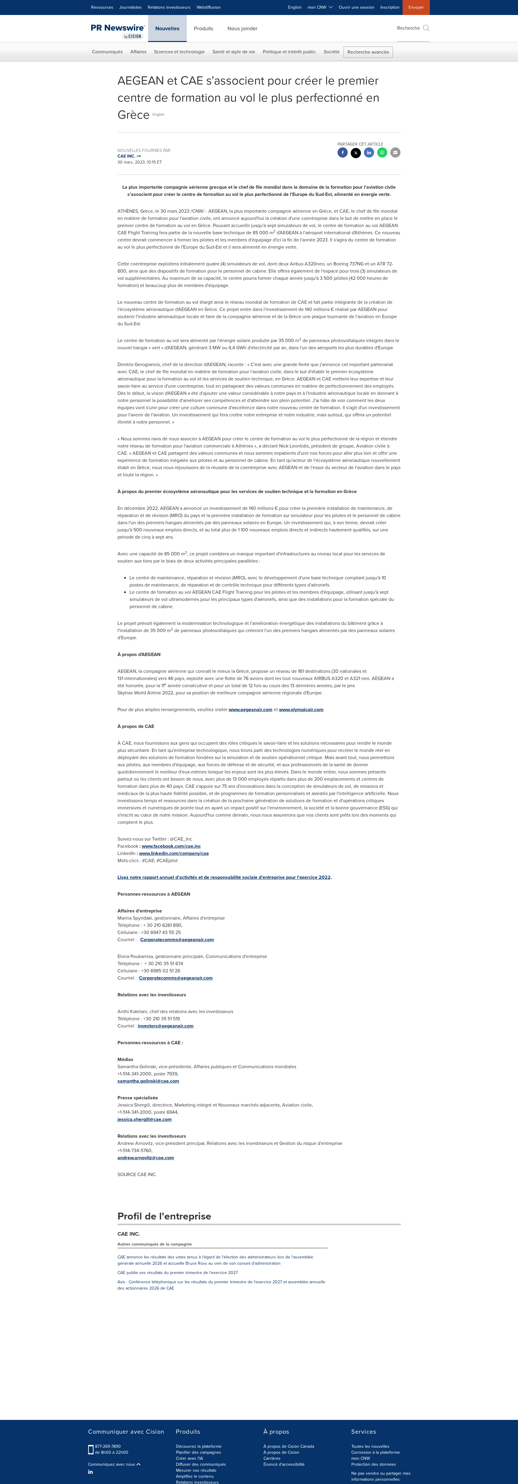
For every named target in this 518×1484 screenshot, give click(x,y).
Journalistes (130, 7)
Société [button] (332, 51)
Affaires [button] (138, 51)
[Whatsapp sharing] (382, 153)
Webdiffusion (209, 7)
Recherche (408, 28)
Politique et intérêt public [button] (289, 51)
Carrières (272, 1458)
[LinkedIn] (91, 1472)
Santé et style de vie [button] (234, 51)
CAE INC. (129, 1234)
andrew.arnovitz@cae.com (146, 1157)
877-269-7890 (108, 1446)
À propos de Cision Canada (288, 1446)
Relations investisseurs (169, 7)
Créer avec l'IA (189, 1458)
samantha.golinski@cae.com (148, 1081)
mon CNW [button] (318, 7)
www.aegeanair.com (250, 709)
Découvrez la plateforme (199, 1446)
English (295, 7)
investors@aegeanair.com (166, 1025)
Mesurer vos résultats (196, 1470)
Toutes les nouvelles (370, 1446)
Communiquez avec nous (112, 1465)
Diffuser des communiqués (201, 1464)
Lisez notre (130, 877)
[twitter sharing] (356, 154)
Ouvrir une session (356, 7)
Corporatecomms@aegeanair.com (177, 939)
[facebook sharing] (343, 153)
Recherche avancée (368, 52)
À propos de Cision (281, 1452)
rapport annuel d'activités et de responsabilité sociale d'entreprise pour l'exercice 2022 (236, 877)
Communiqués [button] (107, 51)
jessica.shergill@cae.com (145, 1119)
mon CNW (360, 1458)
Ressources (102, 7)
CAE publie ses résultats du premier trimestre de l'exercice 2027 (178, 1273)
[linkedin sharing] (369, 153)
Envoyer (416, 7)
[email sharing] (395, 153)
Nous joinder (243, 28)
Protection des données (373, 1464)
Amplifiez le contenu (195, 1476)
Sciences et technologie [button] (179, 51)
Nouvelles (167, 28)
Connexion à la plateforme (375, 1452)
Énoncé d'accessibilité (284, 1464)
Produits (203, 28)
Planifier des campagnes (198, 1452)
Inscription (390, 7)
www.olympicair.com (301, 709)
